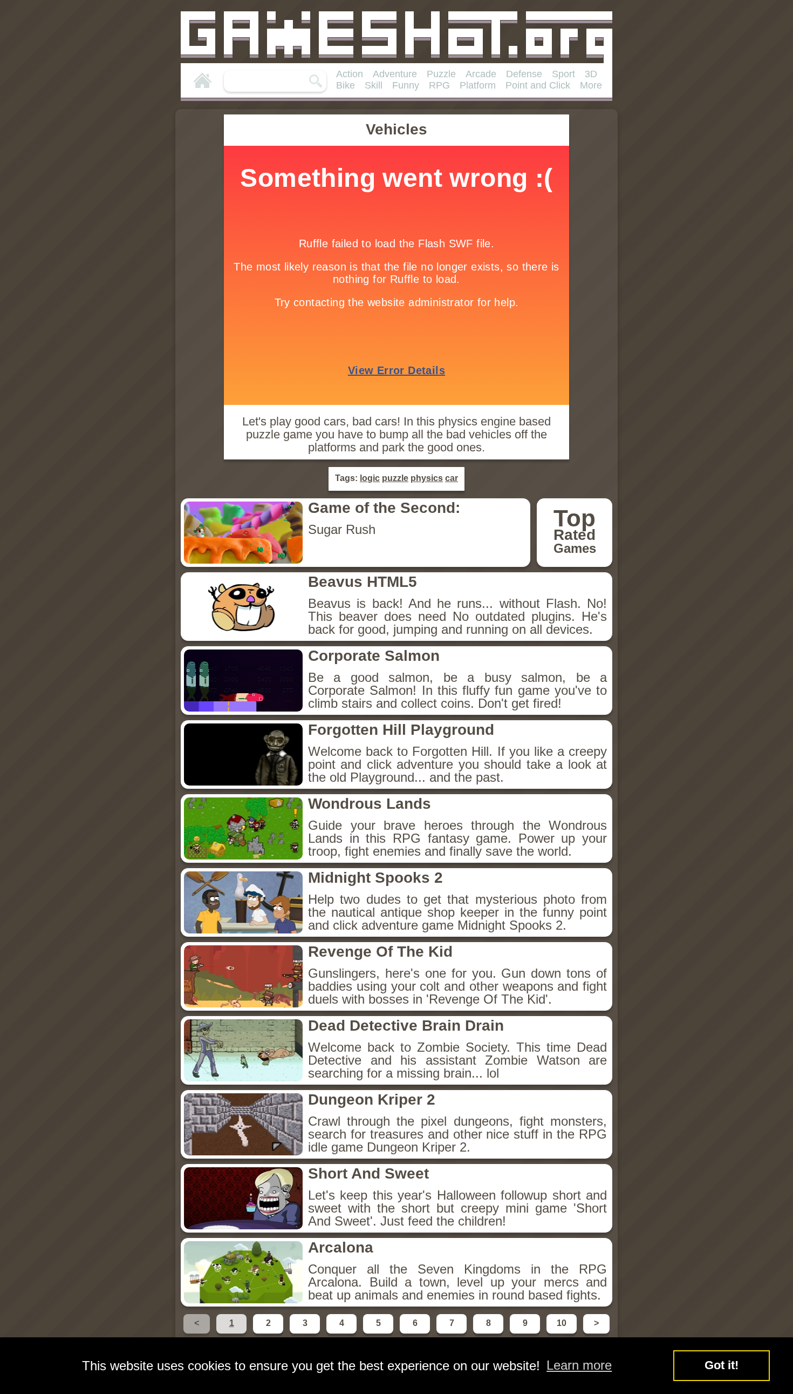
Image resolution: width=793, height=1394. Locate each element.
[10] (562, 1332)
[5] (379, 1332)
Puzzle (441, 74)
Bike (345, 85)
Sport (563, 74)
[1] (232, 1332)
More (591, 85)
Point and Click (537, 85)
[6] (416, 1332)
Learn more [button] (579, 1365)
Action (349, 74)
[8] (489, 1332)
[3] (306, 1332)
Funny (405, 85)
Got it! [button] (722, 1365)
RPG (439, 85)
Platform (478, 85)
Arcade (481, 74)
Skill (373, 85)
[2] (269, 1332)
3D (591, 74)
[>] (595, 1332)
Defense (524, 74)
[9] (526, 1332)
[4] (342, 1332)
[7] (452, 1332)
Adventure (395, 74)
